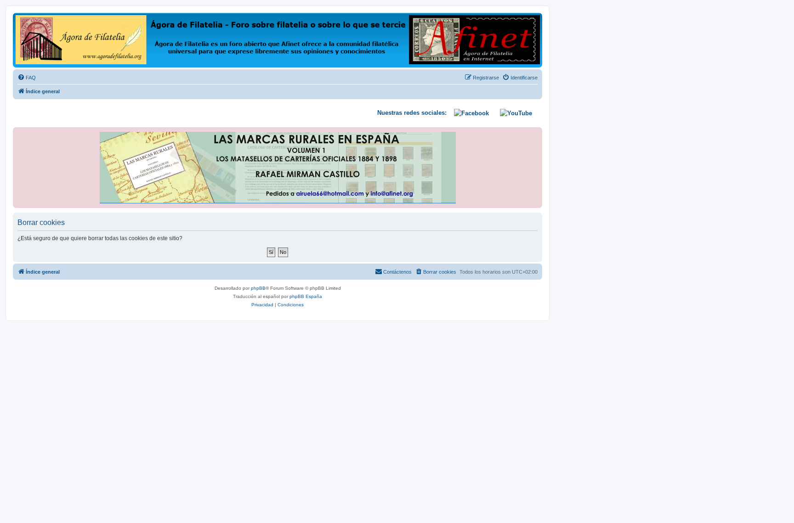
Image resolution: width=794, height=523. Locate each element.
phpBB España (305, 296)
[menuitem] (26, 77)
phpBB (258, 288)
